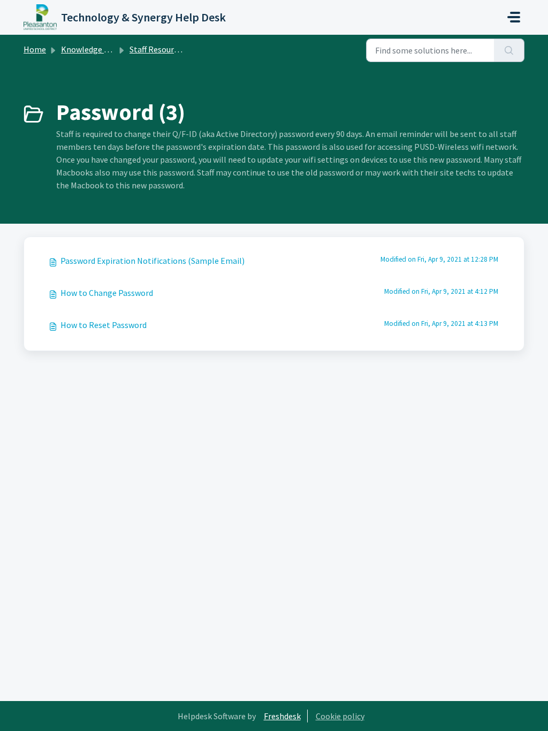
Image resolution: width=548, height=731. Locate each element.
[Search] (509, 50)
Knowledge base (91, 49)
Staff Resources (158, 49)
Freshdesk (282, 716)
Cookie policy (340, 716)
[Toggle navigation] (513, 17)
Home (35, 49)
